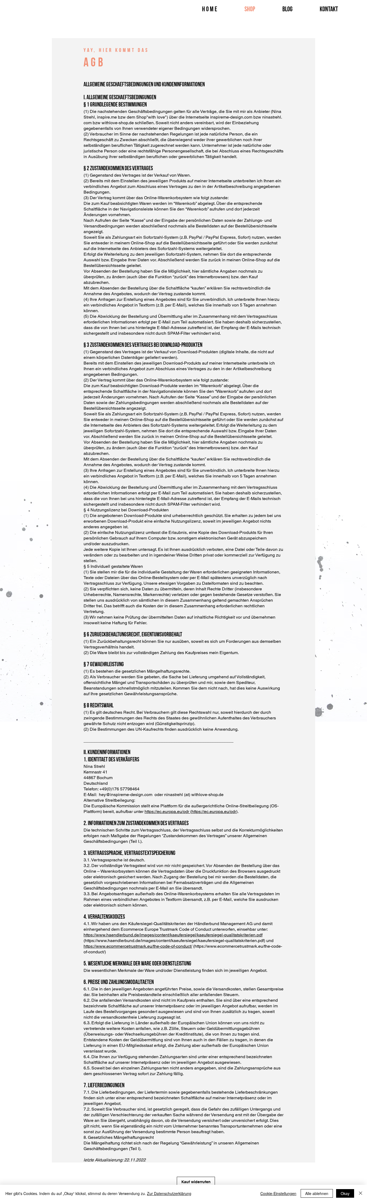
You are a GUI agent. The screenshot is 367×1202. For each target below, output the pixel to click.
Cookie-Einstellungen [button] (278, 1193)
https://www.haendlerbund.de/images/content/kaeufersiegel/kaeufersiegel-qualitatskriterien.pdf (173, 934)
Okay (345, 1193)
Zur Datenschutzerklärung (169, 1193)
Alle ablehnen (316, 1193)
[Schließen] (360, 1193)
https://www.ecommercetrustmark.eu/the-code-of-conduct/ (138, 946)
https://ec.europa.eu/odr (167, 811)
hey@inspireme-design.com (125, 794)
